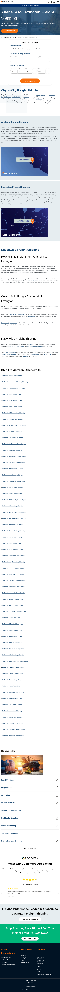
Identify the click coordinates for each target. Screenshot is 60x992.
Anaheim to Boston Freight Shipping (12, 686)
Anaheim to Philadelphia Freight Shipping (13, 481)
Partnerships (4, 962)
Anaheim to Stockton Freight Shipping (12, 419)
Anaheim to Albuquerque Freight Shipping (13, 729)
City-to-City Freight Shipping (30, 919)
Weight (38, 68)
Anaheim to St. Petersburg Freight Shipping (14, 425)
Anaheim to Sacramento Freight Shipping (13, 462)
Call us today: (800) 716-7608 (30, 5)
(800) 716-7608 (41, 954)
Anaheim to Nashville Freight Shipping (13, 524)
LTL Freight (5, 795)
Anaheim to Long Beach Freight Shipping (13, 562)
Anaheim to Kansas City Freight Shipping (13, 580)
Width (19, 68)
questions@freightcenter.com (44, 974)
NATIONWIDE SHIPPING (10, 37)
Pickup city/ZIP (13, 57)
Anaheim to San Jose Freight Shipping (13, 437)
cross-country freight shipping (16, 346)
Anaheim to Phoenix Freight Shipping (12, 475)
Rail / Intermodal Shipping (11, 841)
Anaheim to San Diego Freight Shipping (13, 450)
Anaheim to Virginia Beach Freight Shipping (14, 388)
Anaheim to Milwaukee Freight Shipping (13, 735)
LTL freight (8, 97)
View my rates (30, 81)
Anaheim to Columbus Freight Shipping (13, 655)
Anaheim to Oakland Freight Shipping (12, 506)
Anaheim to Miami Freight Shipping (12, 537)
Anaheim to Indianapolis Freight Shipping (13, 593)
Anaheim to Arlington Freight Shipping (12, 723)
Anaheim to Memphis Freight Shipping (12, 549)
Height (26, 68)
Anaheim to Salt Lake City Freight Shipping (14, 456)
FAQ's (22, 960)
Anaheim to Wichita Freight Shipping (12, 375)
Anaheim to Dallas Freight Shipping (12, 642)
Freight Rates (6, 788)
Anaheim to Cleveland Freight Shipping (13, 667)
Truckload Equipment (9, 833)
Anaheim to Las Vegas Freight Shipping (13, 574)
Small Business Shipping (11, 810)
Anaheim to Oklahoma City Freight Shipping (14, 499)
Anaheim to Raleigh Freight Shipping (12, 468)
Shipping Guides (25, 962)
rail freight (26, 97)
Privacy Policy (25, 989)
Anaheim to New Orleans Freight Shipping (14, 518)
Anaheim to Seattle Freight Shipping (12, 431)
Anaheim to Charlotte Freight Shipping (12, 680)
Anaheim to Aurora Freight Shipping (12, 711)
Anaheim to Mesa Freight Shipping (11, 543)
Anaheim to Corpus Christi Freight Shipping (14, 648)
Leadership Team (5, 959)
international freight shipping (35, 346)
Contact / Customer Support (8, 964)
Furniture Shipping (8, 826)
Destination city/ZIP (36, 57)
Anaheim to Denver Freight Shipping (12, 636)
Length (11, 68)
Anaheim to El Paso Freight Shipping (12, 624)
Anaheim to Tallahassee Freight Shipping (13, 413)
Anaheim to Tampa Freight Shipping (12, 406)
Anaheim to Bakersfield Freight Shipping (13, 698)
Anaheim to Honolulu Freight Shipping (12, 605)
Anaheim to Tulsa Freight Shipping (11, 394)
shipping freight (40, 95)
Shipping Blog (24, 958)
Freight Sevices (7, 780)
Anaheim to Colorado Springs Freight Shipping (15, 661)
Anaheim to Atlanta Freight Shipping (12, 717)
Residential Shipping (9, 818)
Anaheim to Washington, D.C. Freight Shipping (15, 382)
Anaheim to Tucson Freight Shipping (12, 400)
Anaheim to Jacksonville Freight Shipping (13, 586)
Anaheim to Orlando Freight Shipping (12, 487)
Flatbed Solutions (8, 803)
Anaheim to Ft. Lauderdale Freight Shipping (14, 611)
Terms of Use (34, 989)
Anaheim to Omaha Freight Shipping (12, 493)
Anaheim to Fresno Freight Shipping (12, 617)
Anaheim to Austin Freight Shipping (12, 704)
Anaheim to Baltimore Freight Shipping (13, 692)
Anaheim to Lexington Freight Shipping (13, 568)
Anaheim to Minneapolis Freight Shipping (13, 531)
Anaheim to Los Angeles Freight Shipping (13, 555)
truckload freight (16, 97)
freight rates (39, 99)
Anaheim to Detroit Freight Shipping (12, 630)
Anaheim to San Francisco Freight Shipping (14, 444)
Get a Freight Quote (9, 30)
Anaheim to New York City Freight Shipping (14, 512)
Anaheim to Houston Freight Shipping (12, 599)
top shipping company (11, 102)
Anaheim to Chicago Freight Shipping (12, 673)
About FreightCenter (6, 957)
